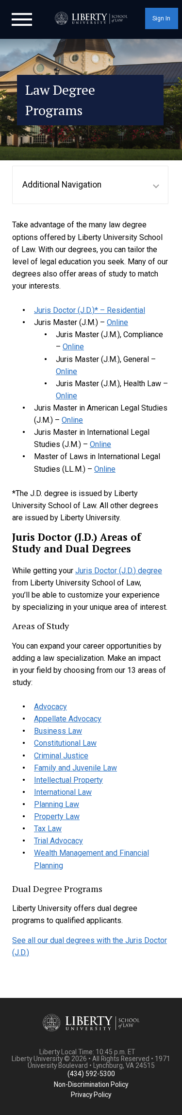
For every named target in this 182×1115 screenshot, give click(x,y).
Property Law (57, 816)
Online (117, 322)
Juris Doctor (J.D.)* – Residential (89, 310)
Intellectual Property (68, 780)
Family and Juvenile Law (75, 767)
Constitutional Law (65, 743)
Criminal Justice (61, 755)
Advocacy (50, 706)
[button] (90, 185)
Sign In (161, 18)
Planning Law (56, 804)
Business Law (58, 731)
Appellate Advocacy (67, 718)
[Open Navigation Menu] (22, 18)
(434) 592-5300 (91, 1074)
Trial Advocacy (58, 840)
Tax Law (48, 828)
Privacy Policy (91, 1094)
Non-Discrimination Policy (91, 1084)
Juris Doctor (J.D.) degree (118, 570)
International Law (63, 792)
